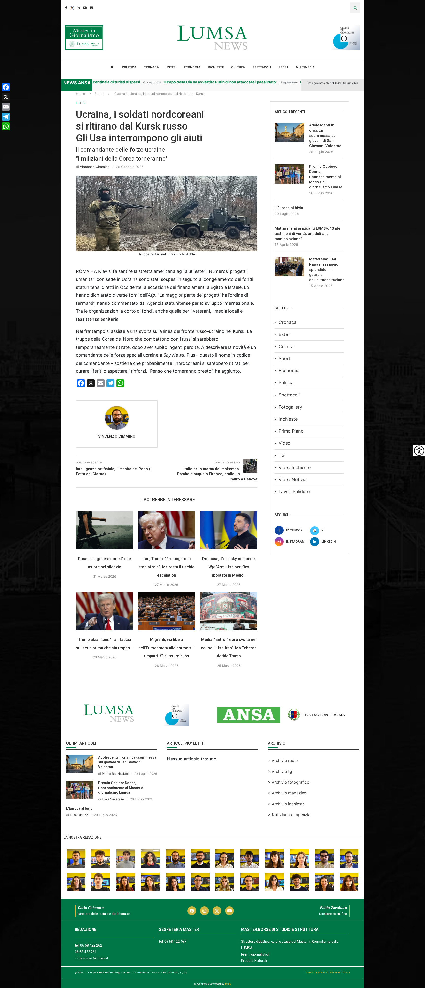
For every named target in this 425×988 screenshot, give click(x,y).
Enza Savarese (113, 799)
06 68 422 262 (91, 945)
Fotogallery (290, 407)
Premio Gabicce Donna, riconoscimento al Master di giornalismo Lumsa (325, 176)
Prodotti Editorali (254, 961)
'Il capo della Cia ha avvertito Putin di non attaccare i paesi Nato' (195, 82)
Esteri (171, 67)
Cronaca (151, 67)
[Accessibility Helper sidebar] (419, 450)
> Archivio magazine (287, 792)
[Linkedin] (78, 8)
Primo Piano (291, 431)
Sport (283, 67)
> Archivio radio (283, 760)
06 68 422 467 (175, 941)
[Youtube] (85, 8)
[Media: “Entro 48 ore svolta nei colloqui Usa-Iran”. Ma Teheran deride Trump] (228, 611)
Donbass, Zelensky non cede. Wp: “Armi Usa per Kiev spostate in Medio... (229, 567)
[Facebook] (66, 8)
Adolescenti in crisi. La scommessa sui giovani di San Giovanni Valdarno (325, 135)
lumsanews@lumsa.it (91, 958)
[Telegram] (6, 117)
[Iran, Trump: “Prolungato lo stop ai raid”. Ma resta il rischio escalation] (166, 530)
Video (284, 443)
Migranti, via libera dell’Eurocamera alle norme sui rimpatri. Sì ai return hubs (167, 647)
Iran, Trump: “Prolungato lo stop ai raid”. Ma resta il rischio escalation (167, 567)
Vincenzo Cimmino (94, 167)
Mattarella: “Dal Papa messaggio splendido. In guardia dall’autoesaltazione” (326, 269)
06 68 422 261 (86, 952)
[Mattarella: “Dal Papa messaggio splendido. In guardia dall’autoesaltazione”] (289, 266)
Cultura (238, 67)
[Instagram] (204, 910)
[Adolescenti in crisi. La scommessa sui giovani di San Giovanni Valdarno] (289, 132)
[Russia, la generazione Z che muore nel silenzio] (104, 530)
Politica (129, 67)
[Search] (355, 7)
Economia (192, 67)
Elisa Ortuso (79, 815)
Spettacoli (261, 67)
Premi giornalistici (255, 954)
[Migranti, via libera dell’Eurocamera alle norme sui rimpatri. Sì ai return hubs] (166, 611)
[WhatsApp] (6, 126)
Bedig (228, 983)
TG (282, 455)
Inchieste (216, 67)
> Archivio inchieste (286, 803)
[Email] (91, 8)
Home (80, 94)
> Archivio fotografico (288, 782)
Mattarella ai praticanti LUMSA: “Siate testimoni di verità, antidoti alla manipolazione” (307, 233)
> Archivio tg (280, 771)
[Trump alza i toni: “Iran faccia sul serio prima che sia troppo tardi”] (104, 611)
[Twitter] (72, 8)
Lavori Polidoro (294, 491)
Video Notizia (292, 479)
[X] (6, 97)
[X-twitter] (216, 910)
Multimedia (305, 67)
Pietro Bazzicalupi (115, 773)
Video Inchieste (295, 467)
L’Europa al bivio (289, 208)
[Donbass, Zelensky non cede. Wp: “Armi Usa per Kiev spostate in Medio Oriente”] (228, 530)
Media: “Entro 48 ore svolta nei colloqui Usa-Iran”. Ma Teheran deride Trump (229, 647)
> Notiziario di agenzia (289, 814)
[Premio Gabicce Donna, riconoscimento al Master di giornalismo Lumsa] (289, 174)
